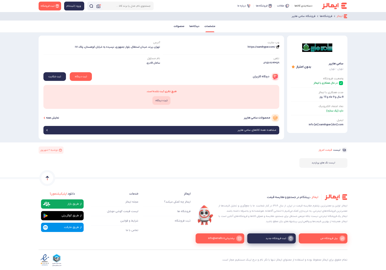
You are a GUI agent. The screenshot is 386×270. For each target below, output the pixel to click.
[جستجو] (91, 6)
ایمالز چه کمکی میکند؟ (177, 202)
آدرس (156, 42)
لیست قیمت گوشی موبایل (122, 211)
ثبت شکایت (54, 76)
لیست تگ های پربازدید (323, 162)
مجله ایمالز (131, 202)
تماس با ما (132, 230)
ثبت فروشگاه (183, 221)
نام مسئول (153, 58)
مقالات (280, 5)
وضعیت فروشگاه (333, 78)
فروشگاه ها (184, 211)
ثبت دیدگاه (81, 76)
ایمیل (340, 120)
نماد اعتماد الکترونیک (331, 106)
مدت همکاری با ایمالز (331, 92)
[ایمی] (205, 215)
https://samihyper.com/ (261, 47)
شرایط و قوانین (129, 221)
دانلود (62, 194)
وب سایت (273, 42)
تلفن (276, 58)
